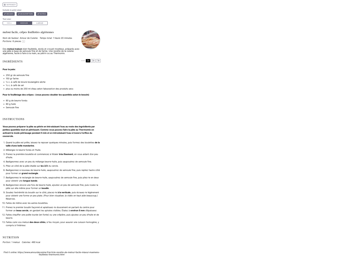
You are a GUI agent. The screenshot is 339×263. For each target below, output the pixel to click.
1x (88, 60)
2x (93, 60)
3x (98, 60)
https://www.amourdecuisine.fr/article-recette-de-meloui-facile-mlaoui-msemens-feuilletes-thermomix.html (59, 253)
